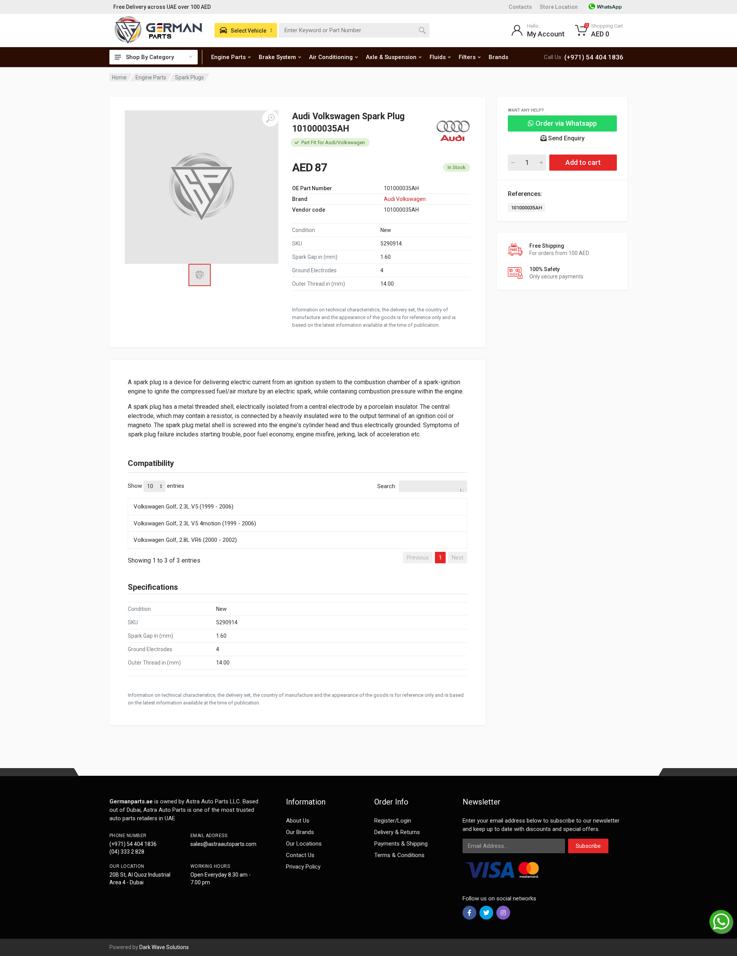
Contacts (520, 7)
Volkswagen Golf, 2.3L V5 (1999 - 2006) (183, 506)
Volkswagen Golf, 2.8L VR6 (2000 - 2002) (185, 539)
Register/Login (392, 820)
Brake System (277, 57)
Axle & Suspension (391, 57)
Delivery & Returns (397, 832)
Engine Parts (228, 57)
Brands (498, 57)
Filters (467, 57)
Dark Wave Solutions (164, 947)
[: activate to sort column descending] (297, 497)
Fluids (438, 57)
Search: (386, 486)
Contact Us (300, 855)
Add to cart (583, 162)
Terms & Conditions (399, 855)
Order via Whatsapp (565, 123)
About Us (297, 820)
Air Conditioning (331, 57)
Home (119, 77)
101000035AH (526, 208)
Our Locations (304, 843)
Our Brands (300, 832)
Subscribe (588, 845)
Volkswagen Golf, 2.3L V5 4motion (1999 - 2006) (195, 523)
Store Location (559, 7)
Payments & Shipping (401, 843)
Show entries (156, 485)
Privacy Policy (303, 866)
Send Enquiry (566, 138)
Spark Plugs (189, 77)
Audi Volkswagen (405, 199)
